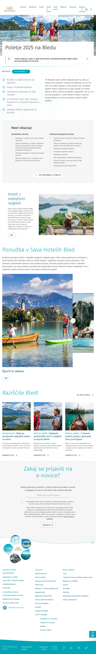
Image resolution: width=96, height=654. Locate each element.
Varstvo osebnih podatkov (44, 600)
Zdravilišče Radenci (9, 584)
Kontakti (38, 607)
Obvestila (66, 592)
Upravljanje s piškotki (43, 648)
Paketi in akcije (48, 9)
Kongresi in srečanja (82, 9)
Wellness (63, 7)
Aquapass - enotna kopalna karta (46, 588)
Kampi (41, 7)
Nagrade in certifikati (70, 581)
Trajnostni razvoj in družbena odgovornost (77, 577)
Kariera (65, 585)
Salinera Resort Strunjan (11, 599)
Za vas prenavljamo (42, 603)
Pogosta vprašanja (41, 611)
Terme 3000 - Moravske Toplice (13, 580)
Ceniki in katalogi (41, 614)
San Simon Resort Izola (11, 603)
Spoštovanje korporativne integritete (75, 596)
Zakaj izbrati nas (40, 573)
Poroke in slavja (45, 630)
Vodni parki (56, 8)
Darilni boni (39, 585)
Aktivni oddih (40, 433)
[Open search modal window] (91, 9)
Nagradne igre (40, 592)
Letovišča (23, 7)
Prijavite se (48, 525)
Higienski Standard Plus (43, 596)
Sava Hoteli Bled (19, 71)
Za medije (66, 588)
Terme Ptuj (6, 588)
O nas (65, 573)
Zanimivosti (8, 433)
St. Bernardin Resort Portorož (13, 595)
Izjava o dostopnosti (70, 600)
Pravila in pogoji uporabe (26, 648)
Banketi (42, 626)
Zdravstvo (72, 7)
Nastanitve (32, 7)
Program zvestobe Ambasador (45, 581)
